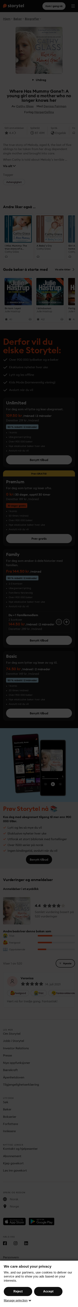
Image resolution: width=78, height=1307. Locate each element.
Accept (48, 1291)
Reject (18, 1291)
